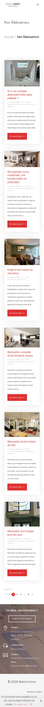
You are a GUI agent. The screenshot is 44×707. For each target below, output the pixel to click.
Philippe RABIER (15, 102)
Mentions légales (34, 692)
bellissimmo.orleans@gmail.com (25, 658)
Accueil (9, 37)
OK (31, 704)
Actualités (10, 104)
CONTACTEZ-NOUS (22, 619)
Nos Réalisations (20, 104)
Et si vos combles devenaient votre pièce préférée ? (19, 95)
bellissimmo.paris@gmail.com (24, 666)
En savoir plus (16, 136)
